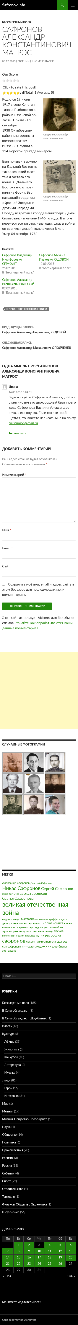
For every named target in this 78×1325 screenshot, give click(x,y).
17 (39, 1257)
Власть (7, 1026)
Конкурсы (11, 1057)
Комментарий (14, 475)
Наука (6, 1127)
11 (49, 1251)
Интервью (11, 1096)
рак (47, 935)
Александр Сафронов (15, 883)
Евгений (23, 61)
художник (43, 946)
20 (70, 1257)
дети (64, 919)
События (8, 1173)
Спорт (6, 1181)
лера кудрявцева (38, 927)
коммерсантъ (10, 927)
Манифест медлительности (21, 1302)
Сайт (6, 566)
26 (60, 1263)
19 (60, 1257)
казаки (68, 923)
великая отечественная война (26, 309)
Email (7, 548)
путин (40, 935)
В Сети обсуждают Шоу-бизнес (24, 1018)
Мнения (7, 1111)
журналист (35, 923)
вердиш (7, 919)
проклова (30, 936)
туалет (30, 946)
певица (49, 931)
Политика (9, 1142)
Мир (5, 1103)
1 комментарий (42, 61)
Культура (8, 1034)
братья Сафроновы (18, 898)
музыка (27, 931)
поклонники (8, 936)
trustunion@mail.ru (23, 423)
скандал (57, 941)
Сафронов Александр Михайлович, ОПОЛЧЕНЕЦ (36, 346)
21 (8, 1263)
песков (58, 931)
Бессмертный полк (16, 22)
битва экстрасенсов (30, 893)
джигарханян (10, 923)
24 (39, 1263)
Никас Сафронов (21, 888)
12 (60, 1251)
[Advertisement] (39, 690)
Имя (6, 530)
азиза (5, 894)
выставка (27, 919)
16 (29, 1257)
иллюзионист (52, 923)
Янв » (71, 1276)
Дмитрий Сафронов (41, 883)
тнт (24, 947)
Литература (12, 1065)
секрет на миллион (38, 941)
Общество (9, 1134)
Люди (6, 1080)
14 (8, 1257)
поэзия (20, 935)
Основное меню (73, 5)
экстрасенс (9, 950)
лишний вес (56, 927)
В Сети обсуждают (15, 1010)
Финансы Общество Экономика (24, 1204)
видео (16, 919)
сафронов (13, 941)
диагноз (23, 923)
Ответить (19, 433)
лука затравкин (12, 931)
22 (18, 1263)
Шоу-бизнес (10, 1212)
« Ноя (7, 1276)
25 (49, 1263)
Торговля (8, 1196)
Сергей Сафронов (57, 889)
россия (56, 935)
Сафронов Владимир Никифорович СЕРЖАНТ (17, 260)
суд (65, 941)
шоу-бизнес (59, 946)
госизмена (41, 919)
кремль (23, 927)
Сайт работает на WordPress (19, 1320)
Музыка (9, 1072)
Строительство (12, 1189)
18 (49, 1257)
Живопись (11, 1049)
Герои (8, 1088)
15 (18, 1257)
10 (39, 1251)
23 (29, 1263)
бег (11, 894)
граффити (54, 919)
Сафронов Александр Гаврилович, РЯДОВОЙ (34, 330)
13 (70, 1251)
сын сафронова (11, 946)
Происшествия (12, 1150)
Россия (7, 1165)
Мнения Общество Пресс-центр (24, 1119)
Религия (7, 1158)
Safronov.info (13, 5)
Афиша (9, 1041)
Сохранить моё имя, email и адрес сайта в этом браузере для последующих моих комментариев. (38, 589)
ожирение (38, 931)
